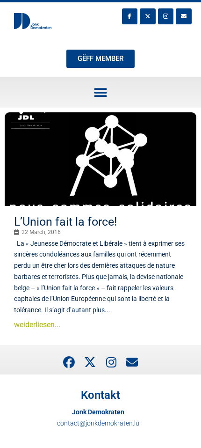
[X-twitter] (148, 16)
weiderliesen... (37, 324)
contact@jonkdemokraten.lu (98, 423)
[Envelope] (184, 16)
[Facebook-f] (130, 16)
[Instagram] (166, 16)
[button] (100, 92)
